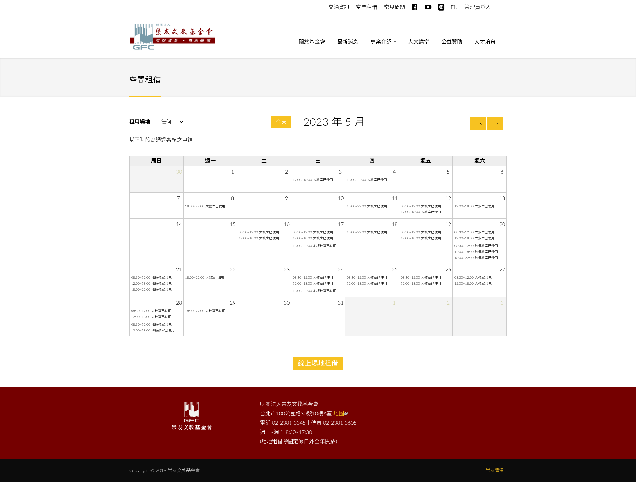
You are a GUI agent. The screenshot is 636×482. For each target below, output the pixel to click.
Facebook (415, 6)
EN (454, 7)
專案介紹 (381, 42)
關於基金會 (312, 42)
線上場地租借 (318, 363)
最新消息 (347, 42)
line (441, 6)
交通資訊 (338, 7)
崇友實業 (495, 470)
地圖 (338, 413)
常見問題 (394, 7)
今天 (281, 122)
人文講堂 (418, 42)
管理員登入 (477, 7)
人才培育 (485, 42)
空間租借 (366, 7)
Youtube (428, 6)
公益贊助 (451, 42)
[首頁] (172, 37)
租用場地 (139, 122)
